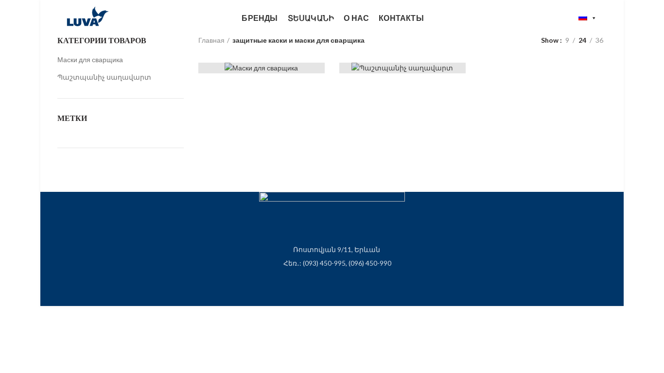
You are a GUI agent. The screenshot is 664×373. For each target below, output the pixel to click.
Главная (211, 40)
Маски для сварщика (90, 59)
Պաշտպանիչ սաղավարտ (104, 77)
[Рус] (588, 18)
